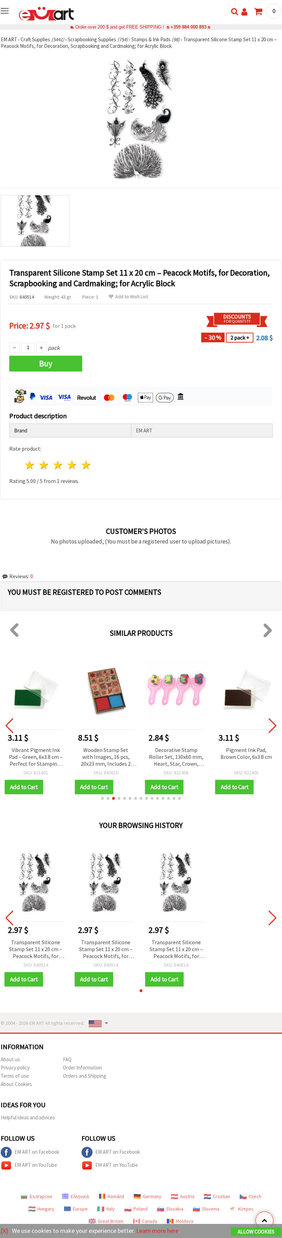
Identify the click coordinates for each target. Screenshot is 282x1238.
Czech (255, 1196)
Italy (110, 1209)
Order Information (82, 1067)
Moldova (184, 1221)
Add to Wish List (131, 296)
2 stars (44, 465)
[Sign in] (244, 12)
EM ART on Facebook (36, 1152)
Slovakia (174, 1209)
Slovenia (210, 1209)
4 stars (72, 465)
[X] (4, 1231)
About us (10, 1059)
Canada (149, 1221)
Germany (152, 1196)
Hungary (45, 1209)
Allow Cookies (256, 1231)
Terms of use (15, 1076)
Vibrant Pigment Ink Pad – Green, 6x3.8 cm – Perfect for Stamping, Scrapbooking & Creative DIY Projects (36, 757)
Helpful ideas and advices (28, 1117)
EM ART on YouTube (35, 1165)
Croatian (221, 1196)
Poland (140, 1209)
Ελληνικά (80, 1196)
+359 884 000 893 (188, 27)
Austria (187, 1196)
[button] (102, 798)
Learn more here (157, 1231)
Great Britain (110, 1221)
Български (41, 1196)
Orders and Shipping (84, 1076)
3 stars (58, 465)
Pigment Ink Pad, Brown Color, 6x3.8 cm (246, 753)
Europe (80, 1209)
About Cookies (16, 1084)
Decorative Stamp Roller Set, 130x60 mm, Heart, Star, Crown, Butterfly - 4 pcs (176, 757)
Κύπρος (246, 1209)
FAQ (67, 1059)
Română (116, 1196)
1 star (30, 465)
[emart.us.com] (46, 13)
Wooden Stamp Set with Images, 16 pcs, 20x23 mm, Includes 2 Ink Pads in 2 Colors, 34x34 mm (106, 757)
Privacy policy (15, 1067)
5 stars (86, 465)
